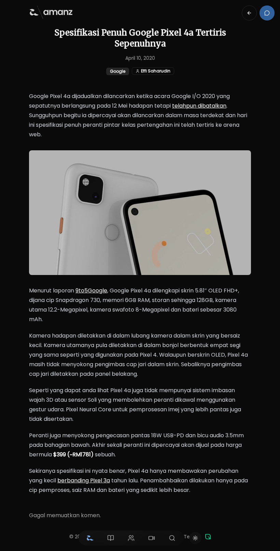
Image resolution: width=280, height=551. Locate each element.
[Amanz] (208, 536)
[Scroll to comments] (267, 12)
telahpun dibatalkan (199, 106)
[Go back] (249, 12)
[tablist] (131, 538)
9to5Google (91, 290)
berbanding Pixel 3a (83, 480)
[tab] (90, 538)
